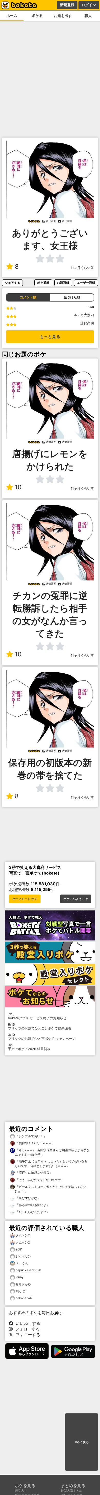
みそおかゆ (23, 1284)
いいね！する (26, 1323)
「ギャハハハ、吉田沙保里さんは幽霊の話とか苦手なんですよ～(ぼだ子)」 (52, 1152)
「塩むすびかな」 (27, 1198)
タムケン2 (23, 1235)
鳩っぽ (20, 1291)
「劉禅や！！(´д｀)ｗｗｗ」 (35, 1143)
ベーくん (22, 1263)
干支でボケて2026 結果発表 (29, 1047)
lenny (20, 1277)
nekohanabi (24, 1298)
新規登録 (67, 5)
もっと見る (50, 336)
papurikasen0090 (28, 1270)
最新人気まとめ (71, 1490)
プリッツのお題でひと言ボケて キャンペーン (42, 1037)
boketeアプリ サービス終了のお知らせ (37, 1016)
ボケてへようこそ (75, 899)
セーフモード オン (24, 899)
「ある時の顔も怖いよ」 (32, 1205)
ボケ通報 (43, 282)
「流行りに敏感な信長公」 (34, 1172)
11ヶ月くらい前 (82, 268)
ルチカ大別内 (84, 315)
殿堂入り (21, 1490)
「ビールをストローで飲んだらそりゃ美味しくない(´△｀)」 (50, 1189)
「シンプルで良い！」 (30, 1136)
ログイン (89, 5)
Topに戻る (81, 1442)
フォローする (26, 1329)
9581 (19, 1249)
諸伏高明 (87, 323)
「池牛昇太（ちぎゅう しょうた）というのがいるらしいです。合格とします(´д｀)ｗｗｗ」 (51, 1163)
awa (91, 307)
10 (18, 487)
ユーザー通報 (86, 282)
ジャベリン (23, 1256)
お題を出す (63, 15)
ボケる (37, 15)
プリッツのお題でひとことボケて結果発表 (39, 1026)
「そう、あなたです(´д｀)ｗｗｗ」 (39, 1180)
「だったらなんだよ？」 (32, 1212)
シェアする (12, 282)
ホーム (11, 15)
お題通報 (63, 282)
